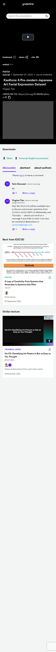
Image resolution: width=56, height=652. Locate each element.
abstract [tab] (25, 167)
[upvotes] (13, 193)
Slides (10, 158)
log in (21, 176)
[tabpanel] (28, 202)
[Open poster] (7, 27)
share (21, 57)
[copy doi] (11, 97)
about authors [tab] (42, 167)
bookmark (7, 57)
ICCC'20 (19, 239)
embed (6, 64)
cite (33, 57)
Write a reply (28, 193)
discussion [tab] (9, 167)
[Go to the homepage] (28, 4)
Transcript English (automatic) (33, 158)
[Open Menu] (4, 4)
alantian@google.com (22, 225)
